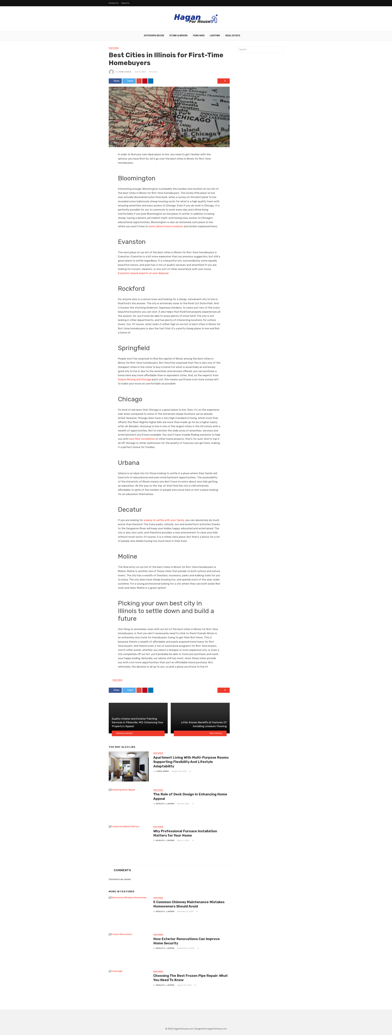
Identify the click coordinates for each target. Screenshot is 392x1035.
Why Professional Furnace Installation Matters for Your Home (185, 833)
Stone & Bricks (178, 35)
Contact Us (114, 3)
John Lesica (124, 72)
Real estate (232, 35)
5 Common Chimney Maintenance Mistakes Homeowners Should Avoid (188, 904)
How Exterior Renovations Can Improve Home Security (186, 941)
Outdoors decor (154, 35)
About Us (125, 3)
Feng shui (198, 35)
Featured (114, 48)
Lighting (215, 35)
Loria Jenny (162, 771)
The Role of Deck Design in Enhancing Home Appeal (190, 796)
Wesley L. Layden (165, 804)
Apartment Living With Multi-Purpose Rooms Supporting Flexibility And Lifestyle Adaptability (191, 762)
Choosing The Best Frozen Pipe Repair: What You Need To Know (190, 978)
